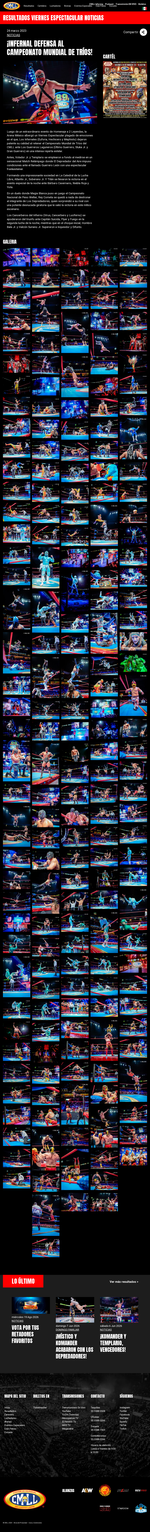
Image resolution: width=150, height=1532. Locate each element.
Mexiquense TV (70, 1418)
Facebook (125, 1414)
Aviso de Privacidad (20, 1523)
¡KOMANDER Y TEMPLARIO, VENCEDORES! (113, 1343)
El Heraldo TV (69, 1421)
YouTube (66, 1411)
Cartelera (9, 1414)
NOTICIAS (13, 35)
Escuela (8, 1432)
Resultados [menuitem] (29, 6)
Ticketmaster (40, 1407)
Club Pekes (10, 1428)
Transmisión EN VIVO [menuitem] (126, 4)
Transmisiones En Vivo (74, 1407)
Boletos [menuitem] (142, 4)
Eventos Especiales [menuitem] (83, 6)
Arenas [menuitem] (67, 6)
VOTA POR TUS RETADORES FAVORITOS (25, 1334)
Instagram (125, 1407)
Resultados (10, 1411)
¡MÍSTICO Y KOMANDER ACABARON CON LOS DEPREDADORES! (74, 1346)
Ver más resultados (123, 1282)
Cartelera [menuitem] (42, 6)
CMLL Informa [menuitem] (96, 4)
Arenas (8, 1421)
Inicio (7, 1407)
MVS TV (66, 1425)
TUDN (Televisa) (70, 1414)
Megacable (68, 1428)
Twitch (123, 1428)
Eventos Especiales (14, 1425)
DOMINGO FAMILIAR (67, 1329)
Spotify (123, 1421)
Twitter (123, 1411)
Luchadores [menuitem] (55, 6)
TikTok (123, 1425)
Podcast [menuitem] (109, 4)
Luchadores (10, 1418)
